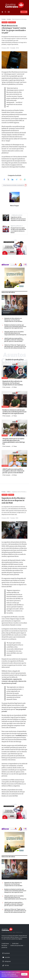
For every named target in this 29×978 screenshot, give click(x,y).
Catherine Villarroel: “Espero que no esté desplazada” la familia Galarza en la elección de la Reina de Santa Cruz (15, 346)
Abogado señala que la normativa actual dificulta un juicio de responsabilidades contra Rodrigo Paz (15, 333)
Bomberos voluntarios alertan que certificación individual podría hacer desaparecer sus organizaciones (15, 326)
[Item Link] (14, 370)
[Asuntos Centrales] (14, 5)
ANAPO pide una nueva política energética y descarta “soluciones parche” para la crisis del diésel (13, 340)
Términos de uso (14, 975)
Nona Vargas (14, 205)
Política (8, 491)
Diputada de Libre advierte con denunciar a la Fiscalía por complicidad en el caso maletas (13, 320)
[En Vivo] (23, 12)
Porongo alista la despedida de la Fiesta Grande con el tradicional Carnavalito (13, 308)
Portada (3, 19)
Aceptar (24, 974)
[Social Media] (14, 953)
